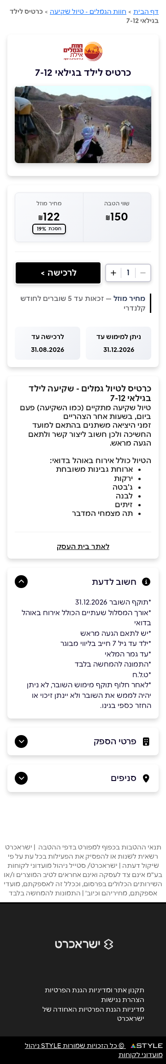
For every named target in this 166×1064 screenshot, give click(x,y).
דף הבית (146, 11)
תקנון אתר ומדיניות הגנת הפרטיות (94, 990)
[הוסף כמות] (113, 273)
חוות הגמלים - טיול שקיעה (88, 11)
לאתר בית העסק (83, 546)
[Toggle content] (21, 581)
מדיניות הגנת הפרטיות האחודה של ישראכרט (93, 1014)
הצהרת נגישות (122, 1000)
